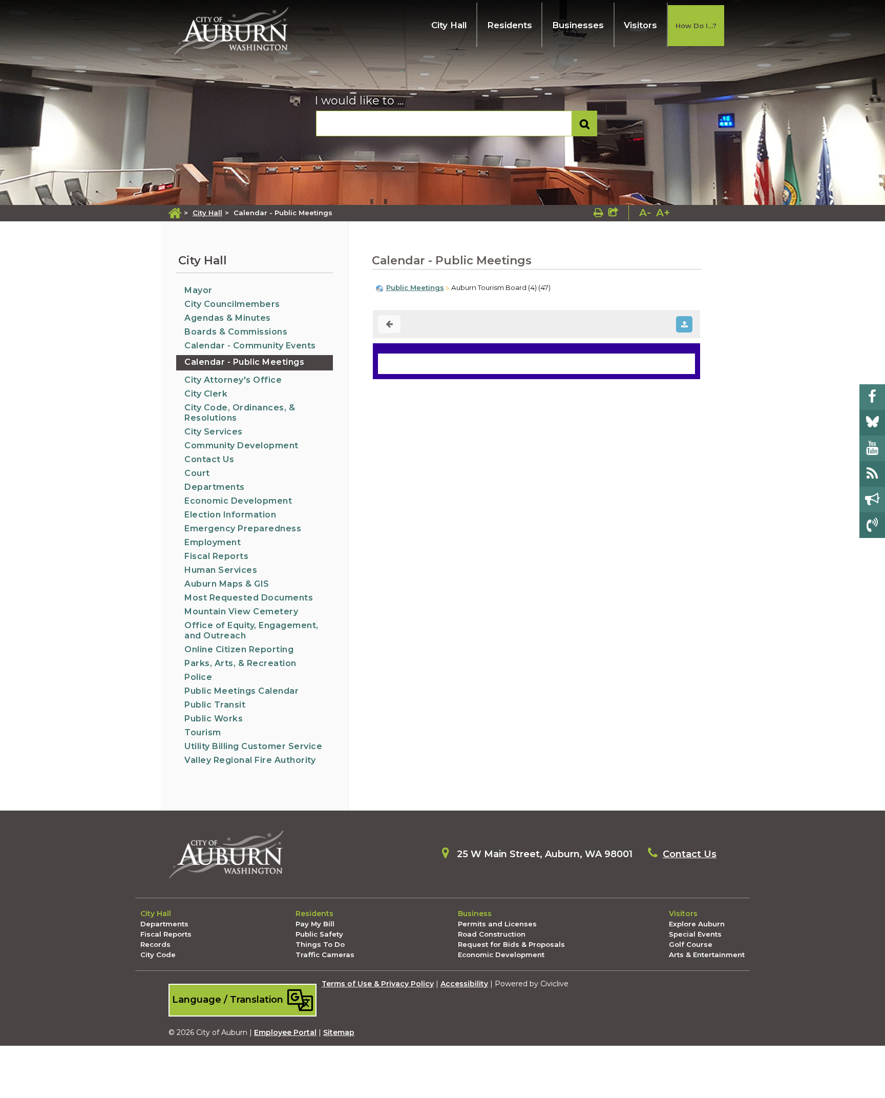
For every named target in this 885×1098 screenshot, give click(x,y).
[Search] (584, 124)
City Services (213, 432)
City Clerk (205, 394)
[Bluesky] (872, 423)
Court (197, 473)
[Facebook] (872, 397)
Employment (212, 542)
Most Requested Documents (248, 598)
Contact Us (209, 459)
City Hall (449, 25)
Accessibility (464, 983)
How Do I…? (696, 26)
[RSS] (872, 474)
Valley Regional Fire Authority (249, 760)
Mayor (198, 290)
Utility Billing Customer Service (253, 746)
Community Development (241, 445)
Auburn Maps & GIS (226, 584)
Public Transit (214, 705)
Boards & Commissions (235, 332)
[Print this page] (598, 212)
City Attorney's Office (233, 380)
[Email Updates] (872, 499)
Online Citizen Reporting (238, 649)
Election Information (230, 515)
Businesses (578, 25)
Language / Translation (229, 999)
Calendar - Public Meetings (244, 362)
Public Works (213, 718)
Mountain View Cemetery (241, 611)
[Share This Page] (613, 213)
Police (198, 677)
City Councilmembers (232, 304)
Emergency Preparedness (242, 528)
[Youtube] (872, 448)
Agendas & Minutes (227, 318)
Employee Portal (285, 1032)
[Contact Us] (872, 525)
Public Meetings (415, 287)
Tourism (202, 732)
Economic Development (238, 501)
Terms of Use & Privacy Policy (378, 983)
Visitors (640, 25)
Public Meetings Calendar (241, 691)
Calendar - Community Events (250, 345)
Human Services (220, 570)
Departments (214, 487)
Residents (509, 25)
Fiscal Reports (216, 556)
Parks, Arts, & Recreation (240, 663)
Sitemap (338, 1032)
